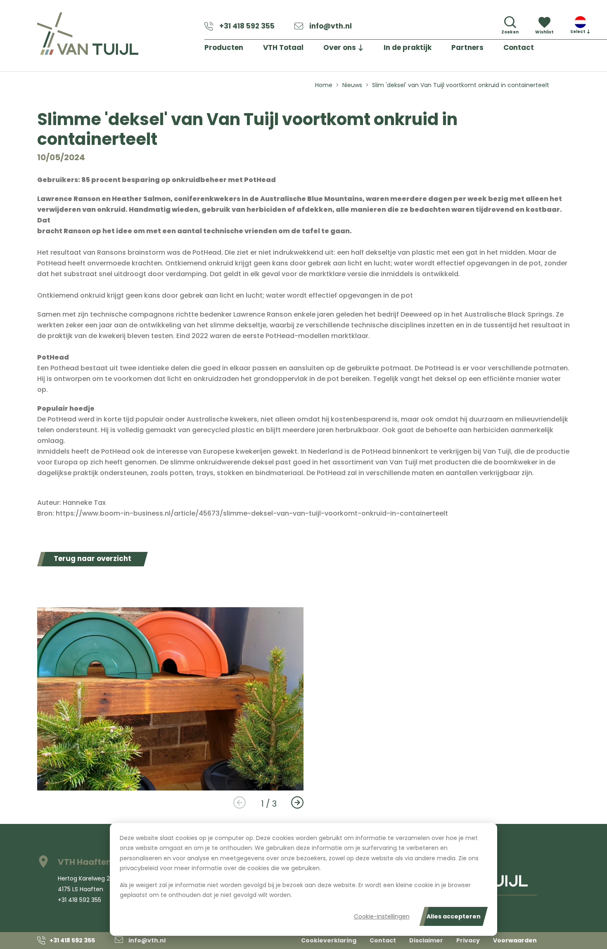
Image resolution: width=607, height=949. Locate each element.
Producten (223, 47)
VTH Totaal (283, 47)
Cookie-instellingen (382, 916)
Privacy (468, 940)
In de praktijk (408, 47)
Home (323, 85)
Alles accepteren (454, 916)
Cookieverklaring (328, 940)
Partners (467, 47)
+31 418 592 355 (247, 26)
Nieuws (352, 85)
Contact (518, 47)
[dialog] (303, 879)
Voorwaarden (515, 940)
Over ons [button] (339, 47)
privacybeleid (139, 868)
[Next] (297, 803)
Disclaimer (426, 940)
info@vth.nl (330, 26)
